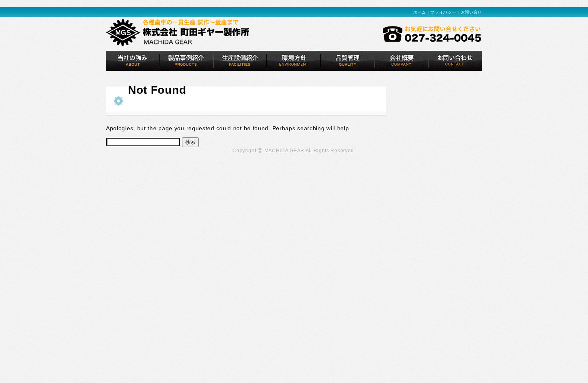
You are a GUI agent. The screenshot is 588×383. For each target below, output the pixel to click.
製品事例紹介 (186, 61)
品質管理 (347, 61)
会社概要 (401, 61)
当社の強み (133, 61)
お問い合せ (471, 12)
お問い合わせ (455, 61)
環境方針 (294, 61)
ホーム (419, 12)
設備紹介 (240, 61)
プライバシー (443, 12)
